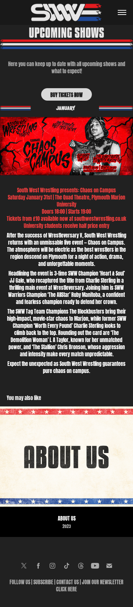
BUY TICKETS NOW (66, 94)
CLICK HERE (66, 588)
